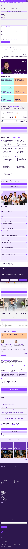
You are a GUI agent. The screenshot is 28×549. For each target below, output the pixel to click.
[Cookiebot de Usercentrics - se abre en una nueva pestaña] (24, 268)
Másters (6, 2)
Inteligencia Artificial (4, 480)
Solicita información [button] (13, 128)
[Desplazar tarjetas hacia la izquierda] (24, 285)
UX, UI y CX (2, 497)
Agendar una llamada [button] (14, 431)
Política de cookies (3, 546)
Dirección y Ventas (3, 500)
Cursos (15, 482)
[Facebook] (6, 544)
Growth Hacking (3, 495)
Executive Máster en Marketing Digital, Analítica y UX (18, 2)
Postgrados (15, 480)
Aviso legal (2, 547)
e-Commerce (3, 493)
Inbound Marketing (3, 494)
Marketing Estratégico (4, 499)
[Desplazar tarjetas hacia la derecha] (26, 285)
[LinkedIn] (1, 544)
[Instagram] (2, 544)
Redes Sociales (3, 496)
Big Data (2, 483)
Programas (3, 2)
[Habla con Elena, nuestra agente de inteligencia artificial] (1, 434)
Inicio (1, 2)
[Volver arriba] (26, 512)
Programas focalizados (17, 481)
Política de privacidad (8, 546)
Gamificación (3, 498)
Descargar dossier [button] (13, 186)
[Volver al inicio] (3, 0)
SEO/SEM (2, 491)
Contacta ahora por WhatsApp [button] (13, 392)
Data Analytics (3, 481)
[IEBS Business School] (2, 532)
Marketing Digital (9, 2)
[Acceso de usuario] (25, 1)
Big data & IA (2, 482)
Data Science (3, 479)
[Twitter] (5, 544)
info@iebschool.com (4, 537)
